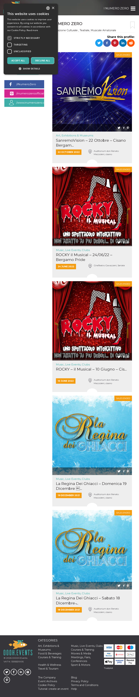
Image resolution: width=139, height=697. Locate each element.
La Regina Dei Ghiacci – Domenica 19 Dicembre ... (91, 486)
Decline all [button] (42, 60)
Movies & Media (81, 653)
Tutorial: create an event (53, 689)
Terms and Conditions (84, 685)
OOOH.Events (19, 658)
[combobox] (48, 8)
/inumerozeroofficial (30, 93)
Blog (74, 677)
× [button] (53, 8)
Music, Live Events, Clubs (73, 250)
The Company (47, 677)
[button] (133, 8)
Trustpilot (108, 668)
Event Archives (47, 681)
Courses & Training (82, 649)
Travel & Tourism (48, 668)
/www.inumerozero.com (30, 102)
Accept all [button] (18, 60)
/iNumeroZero (26, 84)
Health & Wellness (49, 664)
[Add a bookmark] (132, 25)
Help (74, 689)
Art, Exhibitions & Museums (74, 135)
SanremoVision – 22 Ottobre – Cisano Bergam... (91, 142)
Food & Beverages (49, 653)
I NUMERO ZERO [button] (116, 8)
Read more (32, 30)
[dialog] (31, 39)
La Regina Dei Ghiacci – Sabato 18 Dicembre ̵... (88, 600)
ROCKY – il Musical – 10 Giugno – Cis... (91, 369)
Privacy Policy (80, 681)
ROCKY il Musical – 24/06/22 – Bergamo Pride (84, 257)
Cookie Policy (46, 685)
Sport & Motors (80, 664)
